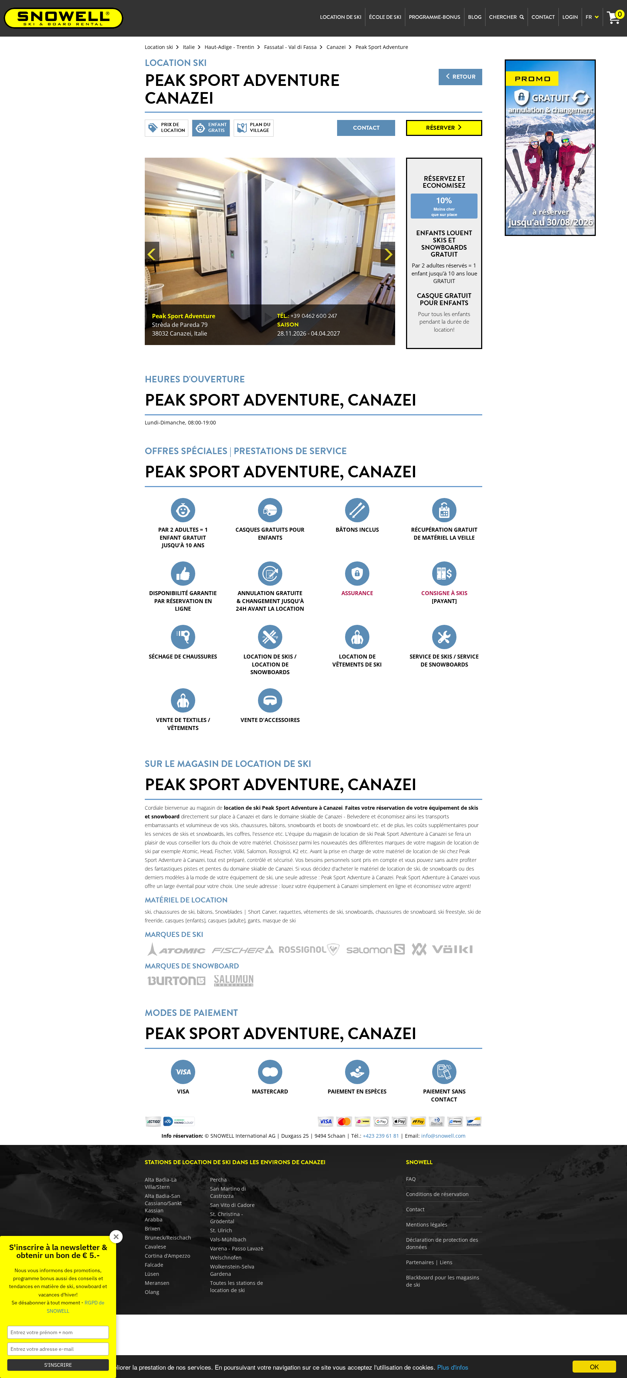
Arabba (154, 1219)
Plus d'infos (452, 1366)
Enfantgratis (217, 127)
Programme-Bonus (434, 17)
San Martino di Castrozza (228, 1192)
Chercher (503, 17)
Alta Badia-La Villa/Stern (161, 1183)
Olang (152, 1291)
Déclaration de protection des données (442, 1243)
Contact (366, 128)
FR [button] (589, 17)
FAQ (411, 1178)
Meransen (157, 1282)
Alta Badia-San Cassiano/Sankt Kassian (163, 1203)
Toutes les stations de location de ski (236, 1286)
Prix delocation (173, 127)
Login (570, 17)
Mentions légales (426, 1224)
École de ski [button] (385, 17)
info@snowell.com (443, 1135)
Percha (218, 1179)
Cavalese (155, 1246)
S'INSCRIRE (58, 1365)
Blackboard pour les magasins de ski (442, 1281)
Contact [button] (543, 17)
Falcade (154, 1264)
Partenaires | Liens (429, 1262)
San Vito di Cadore (232, 1204)
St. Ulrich (221, 1230)
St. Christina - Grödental (226, 1218)
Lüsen (152, 1273)
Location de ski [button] (340, 17)
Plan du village (260, 127)
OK (594, 1366)
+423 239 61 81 (381, 1135)
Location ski (159, 46)
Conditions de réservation (437, 1194)
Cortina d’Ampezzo (167, 1255)
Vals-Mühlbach (228, 1239)
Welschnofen (226, 1257)
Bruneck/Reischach (168, 1237)
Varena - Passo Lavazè (236, 1248)
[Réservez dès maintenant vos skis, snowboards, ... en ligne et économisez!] (550, 147)
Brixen (152, 1228)
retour (463, 76)
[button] (152, 254)
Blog (474, 17)
